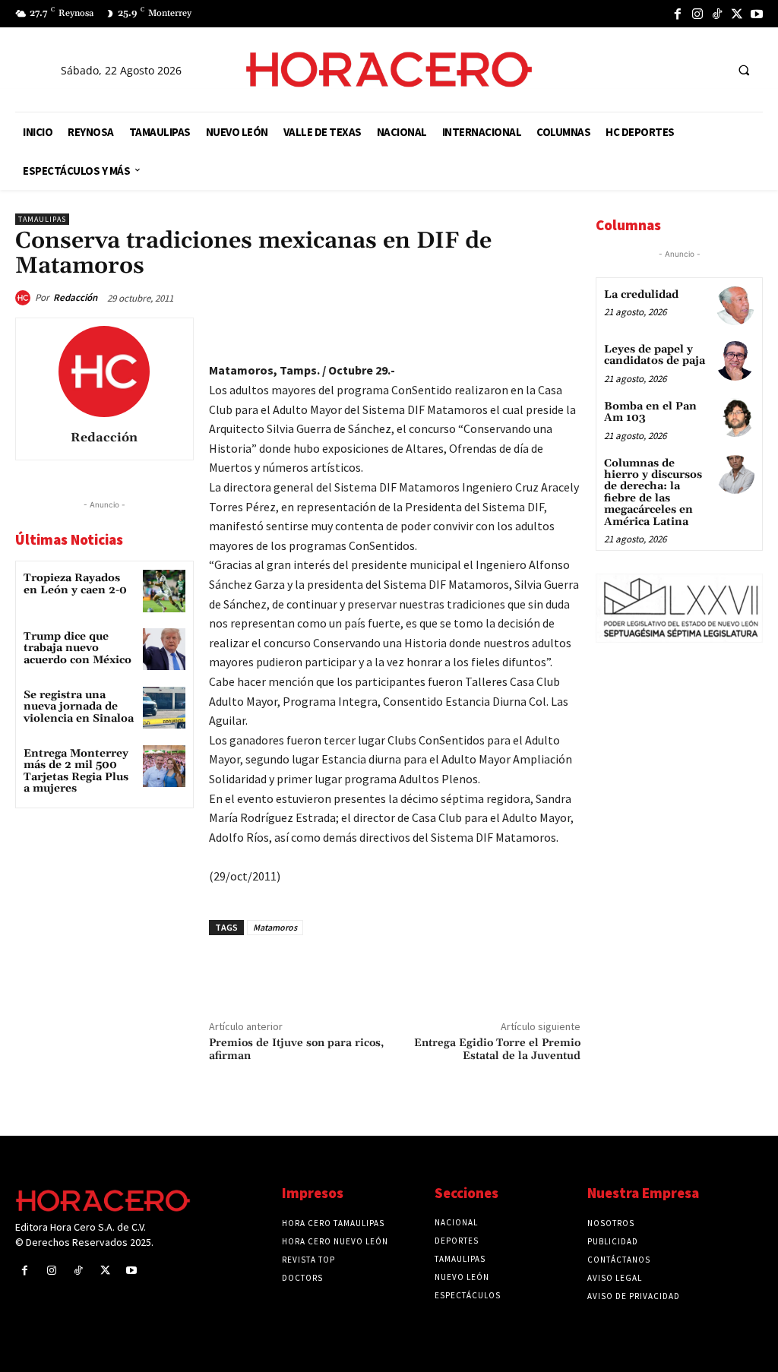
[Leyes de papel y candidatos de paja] (735, 360)
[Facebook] (678, 14)
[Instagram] (697, 14)
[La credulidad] (735, 305)
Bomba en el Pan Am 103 (650, 412)
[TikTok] (717, 14)
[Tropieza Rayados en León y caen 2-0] (164, 591)
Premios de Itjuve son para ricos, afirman (296, 1049)
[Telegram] (494, 333)
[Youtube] (757, 14)
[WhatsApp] (459, 333)
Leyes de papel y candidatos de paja (654, 355)
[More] (564, 333)
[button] (744, 70)
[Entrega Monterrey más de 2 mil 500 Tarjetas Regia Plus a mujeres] (164, 766)
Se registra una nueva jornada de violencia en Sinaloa (79, 707)
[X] (737, 14)
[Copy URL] (529, 333)
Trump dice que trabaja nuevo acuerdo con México (77, 648)
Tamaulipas (42, 219)
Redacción (75, 297)
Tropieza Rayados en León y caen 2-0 (75, 583)
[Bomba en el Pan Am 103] (735, 417)
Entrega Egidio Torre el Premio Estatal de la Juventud (497, 1049)
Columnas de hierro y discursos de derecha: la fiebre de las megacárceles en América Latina (653, 493)
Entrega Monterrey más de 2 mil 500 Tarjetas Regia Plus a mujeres (76, 771)
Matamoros (275, 927)
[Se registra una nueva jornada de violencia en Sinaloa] (164, 708)
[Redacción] (25, 297)
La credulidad (641, 295)
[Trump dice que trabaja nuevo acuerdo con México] (164, 649)
